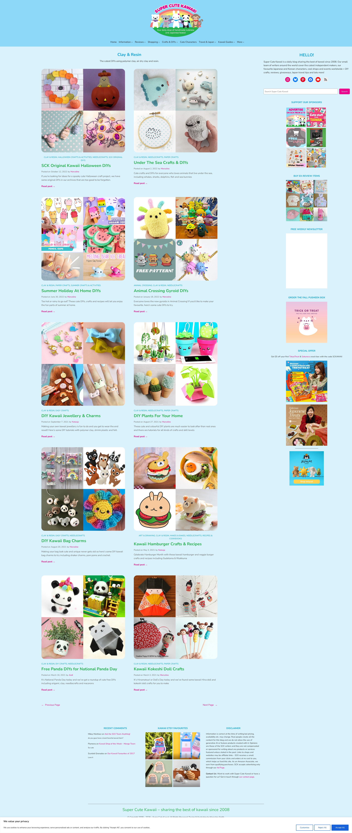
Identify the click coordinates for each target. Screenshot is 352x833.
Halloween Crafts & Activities (75, 157)
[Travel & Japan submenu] (215, 42)
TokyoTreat (294, 356)
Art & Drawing (147, 535)
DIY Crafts (61, 663)
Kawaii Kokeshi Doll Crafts (159, 669)
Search (344, 91)
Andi (71, 675)
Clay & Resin (50, 157)
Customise (304, 827)
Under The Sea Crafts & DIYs (161, 162)
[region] (176, 825)
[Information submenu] (132, 42)
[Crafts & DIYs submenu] (177, 42)
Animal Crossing (143, 285)
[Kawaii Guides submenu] (234, 42)
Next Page (210, 704)
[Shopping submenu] (159, 42)
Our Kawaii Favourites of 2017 (121, 753)
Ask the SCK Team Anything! (117, 734)
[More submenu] (243, 42)
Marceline (75, 171)
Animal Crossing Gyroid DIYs (161, 290)
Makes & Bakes (177, 535)
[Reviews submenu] (145, 42)
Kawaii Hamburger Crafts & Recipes (168, 544)
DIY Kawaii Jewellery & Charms (71, 415)
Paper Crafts (171, 157)
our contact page (246, 776)
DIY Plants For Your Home (158, 415)
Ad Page (220, 767)
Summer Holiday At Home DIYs (71, 290)
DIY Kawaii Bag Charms (63, 540)
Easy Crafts (62, 410)
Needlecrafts (100, 157)
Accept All (340, 827)
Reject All (322, 827)
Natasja (75, 421)
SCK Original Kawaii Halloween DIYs (76, 165)
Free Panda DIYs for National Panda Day (79, 669)
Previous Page (50, 704)
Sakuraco (306, 356)
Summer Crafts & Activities (86, 285)
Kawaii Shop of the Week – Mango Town (117, 743)
